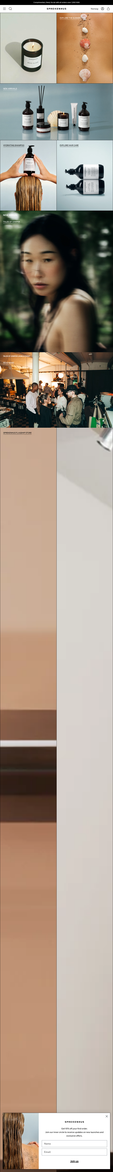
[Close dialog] (106, 1116)
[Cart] (108, 9)
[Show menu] (4, 9)
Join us (74, 1161)
